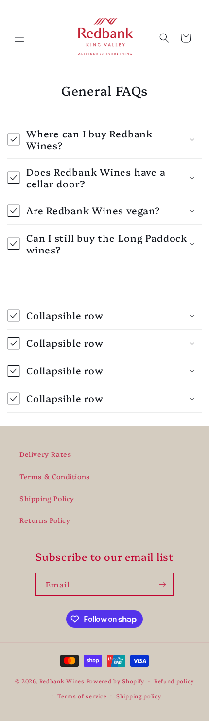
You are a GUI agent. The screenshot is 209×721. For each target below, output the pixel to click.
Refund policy (174, 681)
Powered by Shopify (116, 681)
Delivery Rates (45, 454)
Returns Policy (44, 520)
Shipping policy (138, 696)
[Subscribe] (162, 584)
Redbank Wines (62, 681)
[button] (19, 38)
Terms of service (81, 696)
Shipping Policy (46, 498)
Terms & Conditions (54, 476)
